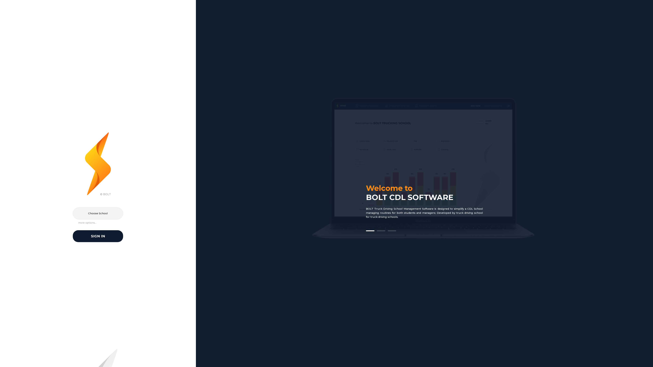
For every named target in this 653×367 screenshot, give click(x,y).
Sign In (98, 236)
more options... (87, 222)
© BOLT (105, 194)
